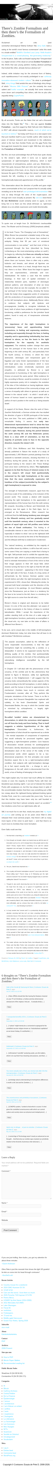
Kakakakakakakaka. (9, 1334)
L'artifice (29, 958)
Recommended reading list (14, 1363)
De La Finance (9, 1396)
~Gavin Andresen (8, 1264)
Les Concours (9, 1424)
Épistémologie (9, 1399)
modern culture (24, 80)
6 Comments (37, 961)
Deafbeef (27, 835)
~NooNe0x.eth (7, 1275)
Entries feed (8, 1450)
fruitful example (17, 89)
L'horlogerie (8, 1416)
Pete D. (23, 958)
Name (4, 1203)
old (37, 198)
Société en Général (11, 1434)
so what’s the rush (12, 862)
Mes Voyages (9, 1427)
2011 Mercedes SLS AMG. (14, 1303)
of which (42, 130)
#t (4, 1386)
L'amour (7, 1401)
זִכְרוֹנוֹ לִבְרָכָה (8, 1290)
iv (16, 133)
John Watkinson (14, 961)
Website (5, 1220)
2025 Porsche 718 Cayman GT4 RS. (18, 1295)
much (36, 130)
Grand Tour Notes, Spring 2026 (16, 1321)
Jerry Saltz (41, 46)
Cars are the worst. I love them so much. (19, 1293)
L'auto (6, 1411)
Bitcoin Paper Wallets (12, 1360)
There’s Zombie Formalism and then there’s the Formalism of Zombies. (25, 32)
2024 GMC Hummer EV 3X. (14, 1287)
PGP (3, 1341)
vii (50, 802)
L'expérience (9, 1414)
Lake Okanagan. (10, 1305)
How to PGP (8, 1357)
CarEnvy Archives (10, 1391)
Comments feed (10, 1453)
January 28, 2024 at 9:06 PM (14, 1075)
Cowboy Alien (38, 953)
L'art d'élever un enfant (13, 1406)
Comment (6, 1171)
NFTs (6, 1429)
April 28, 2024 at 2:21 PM (13, 1102)
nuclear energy (11, 856)
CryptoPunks (19, 96)
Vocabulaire (8, 1439)
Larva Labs (23, 961)
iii (23, 123)
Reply (9, 1007)
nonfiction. (8, 1310)
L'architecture (9, 1404)
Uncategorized (9, 1437)
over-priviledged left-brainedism (35, 192)
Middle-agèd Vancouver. (13, 1318)
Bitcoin (6, 1388)
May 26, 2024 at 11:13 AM (13, 1131)
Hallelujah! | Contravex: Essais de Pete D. (20, 1046)
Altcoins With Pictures (19, 86)
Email (4, 1212)
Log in (6, 1448)
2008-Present (7, 1348)
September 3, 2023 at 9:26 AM (15, 1021)
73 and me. (8, 1315)
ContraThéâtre (9, 1393)
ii (31, 79)
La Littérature (9, 1419)
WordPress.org (9, 1456)
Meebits (38, 897)
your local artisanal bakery (36, 935)
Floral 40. (7, 1308)
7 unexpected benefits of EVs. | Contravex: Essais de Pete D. (26, 1017)
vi (28, 244)
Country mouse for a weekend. (16, 1285)
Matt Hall (29, 961)
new (40, 198)
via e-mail (5, 1327)
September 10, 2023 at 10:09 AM (16, 1048)
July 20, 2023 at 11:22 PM (13, 991)
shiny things (10, 83)
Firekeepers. (8, 1313)
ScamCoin (8, 1432)
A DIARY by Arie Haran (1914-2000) (18, 1300)
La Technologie (9, 1422)
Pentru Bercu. (9, 1298)
